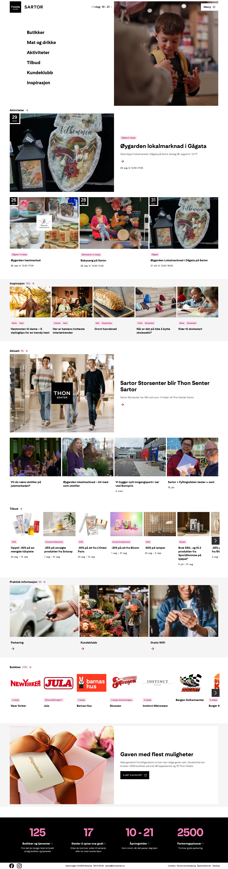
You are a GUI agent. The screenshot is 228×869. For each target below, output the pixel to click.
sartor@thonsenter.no (115, 866)
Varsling (216, 866)
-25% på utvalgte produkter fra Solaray (58, 549)
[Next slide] (216, 541)
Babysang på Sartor (93, 260)
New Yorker (18, 705)
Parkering (17, 642)
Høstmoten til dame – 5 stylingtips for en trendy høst (30, 330)
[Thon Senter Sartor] (26, 6)
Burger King (216, 705)
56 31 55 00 (98, 866)
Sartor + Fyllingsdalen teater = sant (191, 482)
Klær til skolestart (190, 329)
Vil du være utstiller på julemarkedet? (26, 484)
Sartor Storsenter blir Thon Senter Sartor (165, 386)
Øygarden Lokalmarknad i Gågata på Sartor (179, 260)
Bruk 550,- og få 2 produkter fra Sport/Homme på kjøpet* (189, 553)
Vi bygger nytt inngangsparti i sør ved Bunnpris (137, 484)
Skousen (115, 705)
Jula (46, 705)
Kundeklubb (89, 642)
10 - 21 (102, 6)
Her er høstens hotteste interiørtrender (69, 330)
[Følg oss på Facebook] (11, 866)
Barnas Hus (84, 705)
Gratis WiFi (158, 642)
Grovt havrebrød (106, 329)
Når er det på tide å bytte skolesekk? (153, 330)
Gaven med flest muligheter (156, 754)
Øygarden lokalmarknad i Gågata (163, 146)
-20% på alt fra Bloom (125, 547)
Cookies (171, 866)
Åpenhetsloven (204, 866)
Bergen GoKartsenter (190, 700)
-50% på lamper (155, 547)
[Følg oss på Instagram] (19, 866)
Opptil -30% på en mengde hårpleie (22, 549)
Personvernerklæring (186, 866)
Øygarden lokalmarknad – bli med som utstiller (85, 484)
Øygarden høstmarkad (26, 260)
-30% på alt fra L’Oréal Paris (92, 549)
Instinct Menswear (155, 705)
